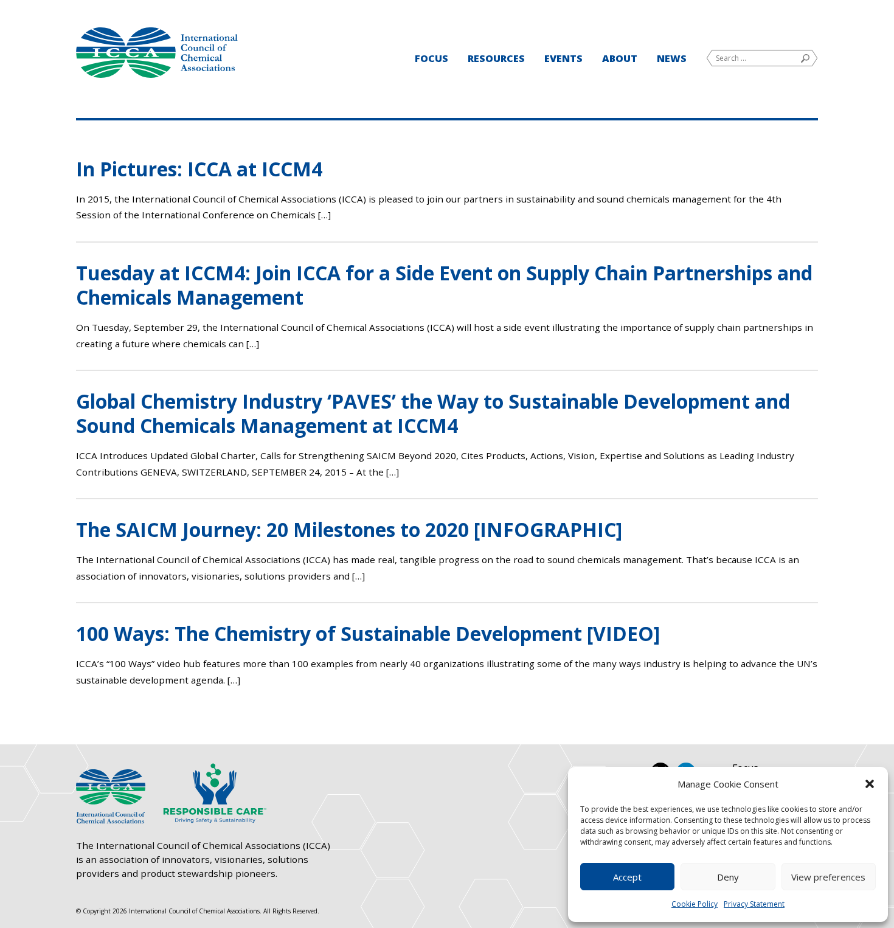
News (672, 58)
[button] (870, 784)
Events (563, 58)
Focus (431, 58)
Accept (627, 877)
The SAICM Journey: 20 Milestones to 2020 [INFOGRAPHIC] (349, 529)
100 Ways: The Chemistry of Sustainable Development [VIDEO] (368, 633)
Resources (496, 58)
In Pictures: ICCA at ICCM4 (199, 169)
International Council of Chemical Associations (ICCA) (157, 52)
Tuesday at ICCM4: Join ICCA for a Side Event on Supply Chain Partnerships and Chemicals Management (444, 285)
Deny (728, 877)
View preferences (828, 877)
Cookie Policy (694, 904)
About (619, 58)
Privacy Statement (754, 904)
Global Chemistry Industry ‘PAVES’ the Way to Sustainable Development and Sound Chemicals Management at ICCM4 (433, 413)
